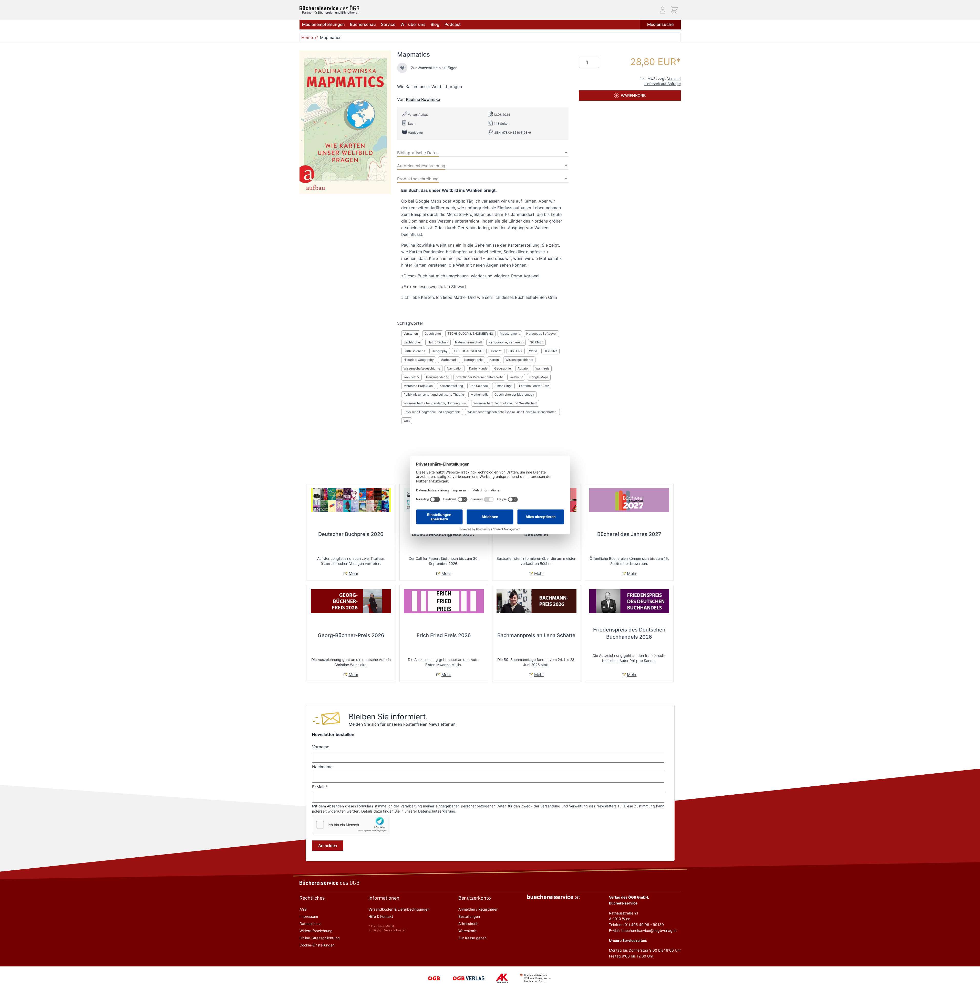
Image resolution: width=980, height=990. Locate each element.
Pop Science (479, 386)
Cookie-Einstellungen (317, 945)
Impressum (309, 916)
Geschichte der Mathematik (514, 394)
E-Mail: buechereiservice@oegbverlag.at (643, 930)
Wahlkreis (542, 368)
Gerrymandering (437, 377)
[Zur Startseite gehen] (329, 7)
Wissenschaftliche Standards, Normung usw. (435, 403)
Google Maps (538, 377)
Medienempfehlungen (323, 24)
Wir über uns (413, 24)
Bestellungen (469, 916)
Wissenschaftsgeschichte (422, 368)
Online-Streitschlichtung (320, 938)
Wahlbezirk (411, 377)
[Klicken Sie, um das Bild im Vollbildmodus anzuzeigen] (345, 122)
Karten (494, 360)
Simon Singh (503, 386)
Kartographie (473, 360)
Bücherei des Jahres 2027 (629, 534)
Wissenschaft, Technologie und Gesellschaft (505, 403)
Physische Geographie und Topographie (432, 412)
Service (388, 24)
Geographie (502, 368)
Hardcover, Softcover (541, 333)
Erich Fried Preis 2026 (444, 635)
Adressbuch (468, 923)
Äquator (523, 368)
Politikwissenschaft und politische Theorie (434, 394)
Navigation (454, 368)
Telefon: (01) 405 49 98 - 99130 (636, 924)
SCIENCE (536, 342)
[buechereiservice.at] (553, 896)
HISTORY (515, 351)
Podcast (453, 24)
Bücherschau (363, 24)
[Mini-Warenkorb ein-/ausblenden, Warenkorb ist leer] (674, 10)
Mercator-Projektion (418, 386)
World (533, 351)
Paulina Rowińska (423, 99)
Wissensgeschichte (519, 360)
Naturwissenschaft (468, 342)
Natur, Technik (438, 342)
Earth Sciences (414, 351)
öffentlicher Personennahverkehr (479, 377)
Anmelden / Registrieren (478, 909)
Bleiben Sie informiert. (388, 716)
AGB (303, 909)
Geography (440, 351)
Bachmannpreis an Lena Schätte (536, 635)
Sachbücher (412, 342)
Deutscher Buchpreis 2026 (351, 534)
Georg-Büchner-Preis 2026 (351, 635)
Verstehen (411, 333)
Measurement (510, 333)
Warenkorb (467, 931)
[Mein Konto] (662, 10)
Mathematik (449, 360)
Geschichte (433, 333)
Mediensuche (660, 24)
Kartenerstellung (451, 386)
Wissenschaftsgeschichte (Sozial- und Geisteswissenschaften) (512, 412)
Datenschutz (310, 923)
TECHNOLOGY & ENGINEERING (470, 333)
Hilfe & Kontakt (380, 916)
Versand (674, 78)
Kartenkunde (478, 368)
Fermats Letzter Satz (534, 386)
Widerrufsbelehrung (316, 931)
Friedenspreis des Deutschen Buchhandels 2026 (629, 633)
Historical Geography (419, 360)
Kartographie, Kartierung (506, 342)
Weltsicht (516, 377)
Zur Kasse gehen (472, 938)
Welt (407, 421)
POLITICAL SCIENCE (469, 351)
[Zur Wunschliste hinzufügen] (402, 68)
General (496, 351)
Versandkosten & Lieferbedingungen (398, 909)
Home (307, 37)
